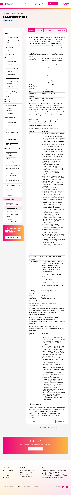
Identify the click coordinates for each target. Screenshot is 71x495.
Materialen (27, 4)
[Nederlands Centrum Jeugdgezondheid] (6, 3)
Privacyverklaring (8, 486)
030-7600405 (25, 474)
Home (13, 4)
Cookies (18, 486)
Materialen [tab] (39, 30)
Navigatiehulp (36, 4)
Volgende (59, 421)
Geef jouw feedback (12, 237)
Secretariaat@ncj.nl (27, 476)
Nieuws (44, 4)
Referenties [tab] (48, 30)
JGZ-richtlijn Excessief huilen (13, 30)
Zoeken (52, 4)
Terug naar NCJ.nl (66, 3)
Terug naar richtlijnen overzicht (48, 427)
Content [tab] (31, 30)
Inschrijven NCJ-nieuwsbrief (30, 486)
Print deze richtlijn (60, 30)
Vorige (34, 421)
